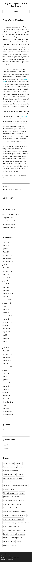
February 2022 (7, 271)
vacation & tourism (9, 545)
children (21, 467)
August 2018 (6, 303)
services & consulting (18, 534)
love (4, 519)
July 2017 (5, 335)
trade (13, 541)
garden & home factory (11, 497)
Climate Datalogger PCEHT (11, 215)
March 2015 (6, 351)
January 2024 (6, 258)
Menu (16, 11)
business (19, 463)
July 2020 (5, 281)
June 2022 (5, 265)
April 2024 (5, 249)
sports (5, 538)
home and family (8, 508)
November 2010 (7, 415)
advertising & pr (8, 463)
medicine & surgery (9, 523)
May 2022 (5, 268)
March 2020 (6, 290)
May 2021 (5, 274)
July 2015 (5, 345)
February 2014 (7, 383)
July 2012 (5, 405)
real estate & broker (19, 530)
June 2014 (5, 373)
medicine (20, 519)
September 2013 (7, 396)
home (19, 504)
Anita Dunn (23, 116)
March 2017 (6, 338)
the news (6, 541)
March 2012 (6, 408)
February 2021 (7, 277)
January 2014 (6, 386)
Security (6, 534)
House (18, 508)
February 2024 (7, 255)
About (4, 430)
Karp (6, 175)
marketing (11, 519)
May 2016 (5, 341)
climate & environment (10, 471)
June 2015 (5, 348)
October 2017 (6, 325)
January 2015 (6, 357)
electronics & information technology (15, 486)
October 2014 (6, 364)
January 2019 (6, 300)
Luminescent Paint (8, 224)
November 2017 (7, 322)
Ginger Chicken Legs (9, 218)
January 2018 (6, 319)
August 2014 (6, 370)
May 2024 (5, 246)
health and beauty (9, 504)
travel (19, 541)
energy (5, 489)
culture (20, 474)
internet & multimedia (18, 515)
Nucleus (3, 558)
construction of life (9, 474)
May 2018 (5, 309)
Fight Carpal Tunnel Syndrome (16, 4)
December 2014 (7, 360)
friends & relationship (10, 493)
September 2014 (7, 367)
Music (27, 523)
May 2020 (5, 287)
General (20, 175)
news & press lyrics (15, 527)
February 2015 (7, 354)
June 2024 (5, 242)
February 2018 (7, 316)
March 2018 (6, 313)
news (5, 527)
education (20, 478)
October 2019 (6, 297)
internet (6, 515)
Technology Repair (16, 538)
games (22, 493)
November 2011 (7, 412)
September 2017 (7, 329)
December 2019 (7, 293)
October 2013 (6, 392)
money (20, 523)
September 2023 (7, 262)
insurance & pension (19, 512)
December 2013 (7, 389)
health (21, 500)
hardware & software (10, 500)
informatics (7, 512)
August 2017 (6, 332)
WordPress (11, 559)
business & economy (10, 467)
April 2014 (5, 380)
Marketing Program (9, 227)
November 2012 (7, 402)
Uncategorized (7, 448)
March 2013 (6, 399)
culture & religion (9, 478)
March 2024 (6, 252)
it (27, 515)
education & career (9, 482)
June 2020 (5, 284)
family (12, 489)
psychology (7, 530)
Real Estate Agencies (9, 221)
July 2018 (5, 306)
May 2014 (5, 376)
